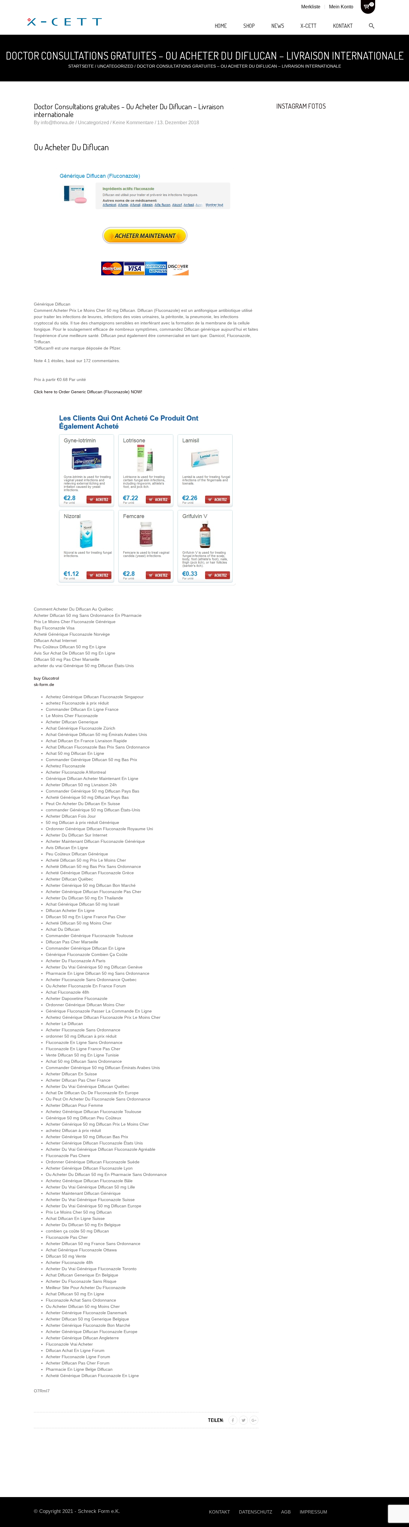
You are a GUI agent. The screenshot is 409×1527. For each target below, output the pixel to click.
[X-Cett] (64, 15)
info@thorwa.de (57, 122)
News (277, 25)
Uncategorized (115, 66)
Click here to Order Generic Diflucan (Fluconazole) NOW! (88, 391)
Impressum (313, 1511)
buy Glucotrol (46, 678)
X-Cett (308, 25)
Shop (249, 25)
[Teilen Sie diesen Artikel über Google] (253, 1420)
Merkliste (310, 6)
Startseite (81, 66)
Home (221, 25)
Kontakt (343, 25)
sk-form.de (44, 684)
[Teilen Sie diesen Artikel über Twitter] (243, 1420)
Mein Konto (341, 6)
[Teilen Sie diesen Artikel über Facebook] (232, 1420)
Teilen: (216, 1420)
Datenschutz (255, 1511)
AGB (286, 1511)
